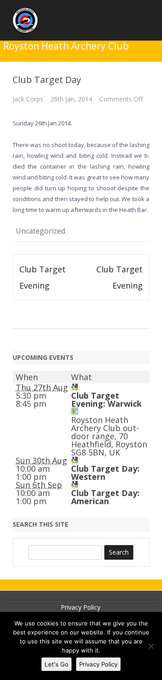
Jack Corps (28, 99)
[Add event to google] (74, 387)
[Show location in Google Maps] (74, 411)
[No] (150, 646)
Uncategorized (40, 231)
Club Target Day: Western (105, 472)
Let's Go (56, 664)
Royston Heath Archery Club (66, 46)
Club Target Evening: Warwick (106, 399)
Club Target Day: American (105, 496)
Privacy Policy (80, 607)
